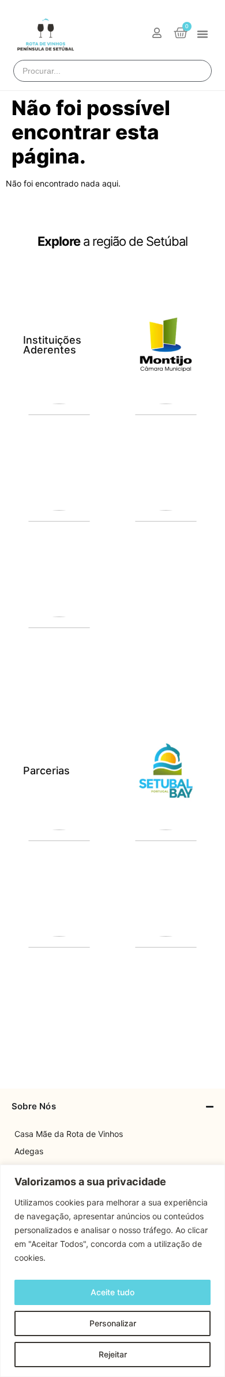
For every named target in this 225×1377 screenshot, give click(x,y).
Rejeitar (113, 1354)
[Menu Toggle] (202, 34)
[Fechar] (213, 1174)
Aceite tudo (112, 1292)
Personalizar (112, 1323)
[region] (112, 1271)
